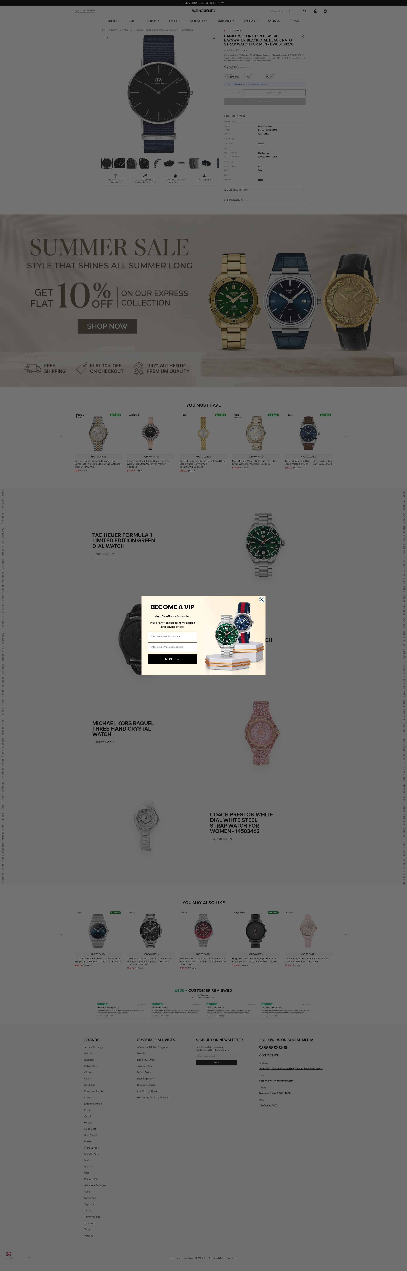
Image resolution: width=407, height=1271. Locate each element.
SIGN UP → (172, 659)
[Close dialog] (261, 599)
